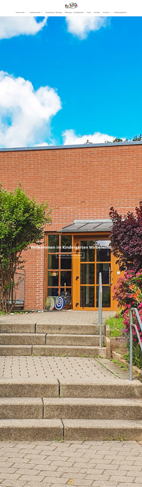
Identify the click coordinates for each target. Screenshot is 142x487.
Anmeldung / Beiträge (53, 12)
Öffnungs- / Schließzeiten (74, 12)
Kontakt (106, 12)
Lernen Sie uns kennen (70, 255)
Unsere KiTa (20, 12)
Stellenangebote (120, 12)
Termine (97, 12)
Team (89, 12)
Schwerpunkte (35, 12)
